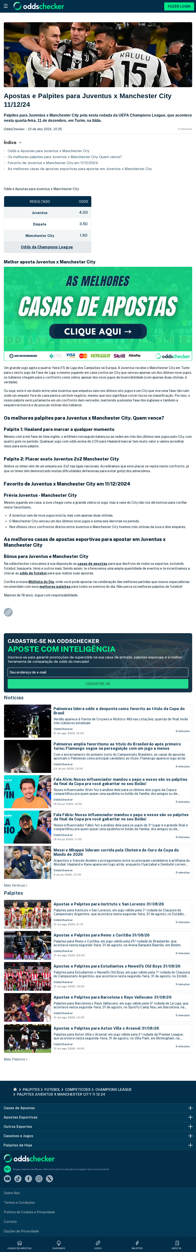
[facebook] (28, 1179)
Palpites (13, 893)
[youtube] (7, 1179)
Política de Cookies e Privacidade (29, 1212)
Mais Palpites (14, 1059)
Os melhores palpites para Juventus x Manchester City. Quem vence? (65, 157)
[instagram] (39, 1179)
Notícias (13, 698)
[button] (177, 1243)
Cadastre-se (98, 684)
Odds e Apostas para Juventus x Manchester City (48, 151)
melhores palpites (55, 587)
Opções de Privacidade (21, 1231)
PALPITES (137, 1248)
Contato (10, 1222)
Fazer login (179, 6)
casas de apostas (92, 564)
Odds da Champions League (47, 247)
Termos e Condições (19, 1202)
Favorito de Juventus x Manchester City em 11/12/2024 (53, 163)
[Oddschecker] (29, 1158)
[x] (49, 1179)
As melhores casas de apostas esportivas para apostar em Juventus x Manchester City (80, 169)
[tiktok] (18, 1179)
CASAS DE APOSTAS (20, 1248)
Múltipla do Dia (41, 582)
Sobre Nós (12, 1193)
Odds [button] (98, 1248)
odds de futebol (33, 573)
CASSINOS (59, 1248)
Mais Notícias (14, 885)
